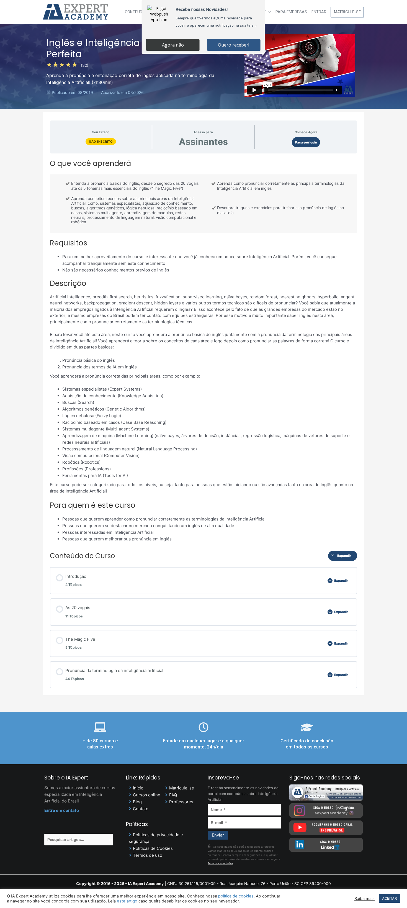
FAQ (173, 794)
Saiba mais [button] (364, 898)
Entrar (318, 12)
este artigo (127, 901)
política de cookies (236, 896)
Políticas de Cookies (153, 848)
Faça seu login (306, 142)
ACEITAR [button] (389, 898)
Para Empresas (291, 12)
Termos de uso (147, 855)
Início (138, 788)
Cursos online (146, 794)
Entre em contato (61, 810)
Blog (137, 801)
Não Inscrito (101, 141)
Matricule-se (347, 12)
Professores (181, 801)
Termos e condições (220, 863)
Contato (140, 808)
